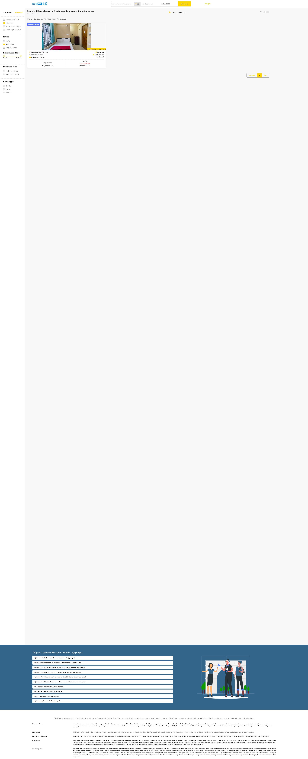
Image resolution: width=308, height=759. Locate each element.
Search (184, 4)
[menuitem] (251, 75)
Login (207, 3)
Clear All (18, 12)
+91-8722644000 (178, 12)
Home (29, 19)
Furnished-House (50, 19)
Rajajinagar (62, 19)
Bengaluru (38, 19)
